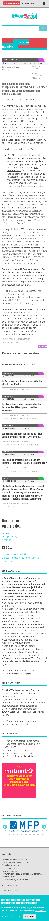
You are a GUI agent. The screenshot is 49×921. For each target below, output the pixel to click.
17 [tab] (30, 834)
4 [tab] (17, 831)
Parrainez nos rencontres (18, 750)
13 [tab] (13, 834)
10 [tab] (42, 831)
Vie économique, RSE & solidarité (15, 879)
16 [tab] (25, 834)
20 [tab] (42, 834)
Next (44, 827)
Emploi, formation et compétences (16, 339)
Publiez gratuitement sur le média (22, 740)
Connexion (28, 3)
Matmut (6, 539)
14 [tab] (17, 834)
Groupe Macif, (9, 536)
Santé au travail (8, 877)
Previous (5, 827)
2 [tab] (9, 831)
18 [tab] (34, 834)
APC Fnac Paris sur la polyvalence (20, 636)
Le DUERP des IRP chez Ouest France (23, 593)
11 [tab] (46, 831)
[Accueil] (24, 16)
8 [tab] (34, 831)
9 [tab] (38, 831)
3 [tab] (13, 831)
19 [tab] (38, 834)
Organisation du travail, (14, 554)
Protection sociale (11, 561)
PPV (13, 70)
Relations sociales (10, 342)
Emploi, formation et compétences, (20, 557)
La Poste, (6, 533)
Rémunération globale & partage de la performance (23, 874)
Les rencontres (8, 893)
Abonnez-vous (11, 3)
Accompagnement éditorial (19, 753)
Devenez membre (15, 44)
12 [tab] (9, 834)
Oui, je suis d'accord (11, 916)
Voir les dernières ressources (20, 670)
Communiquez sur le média (19, 756)
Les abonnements (9, 890)
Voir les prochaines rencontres (21, 721)
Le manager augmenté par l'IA (24, 708)
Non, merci (29, 916)
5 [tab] (21, 831)
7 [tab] (30, 831)
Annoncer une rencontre (18, 724)
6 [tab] (25, 831)
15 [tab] (21, 834)
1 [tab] (5, 831)
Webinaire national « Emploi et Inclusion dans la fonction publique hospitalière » (21, 693)
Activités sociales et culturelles (14, 859)
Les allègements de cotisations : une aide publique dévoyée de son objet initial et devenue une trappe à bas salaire (24, 587)
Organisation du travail (12, 418)
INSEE (17, 67)
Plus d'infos (40, 910)
